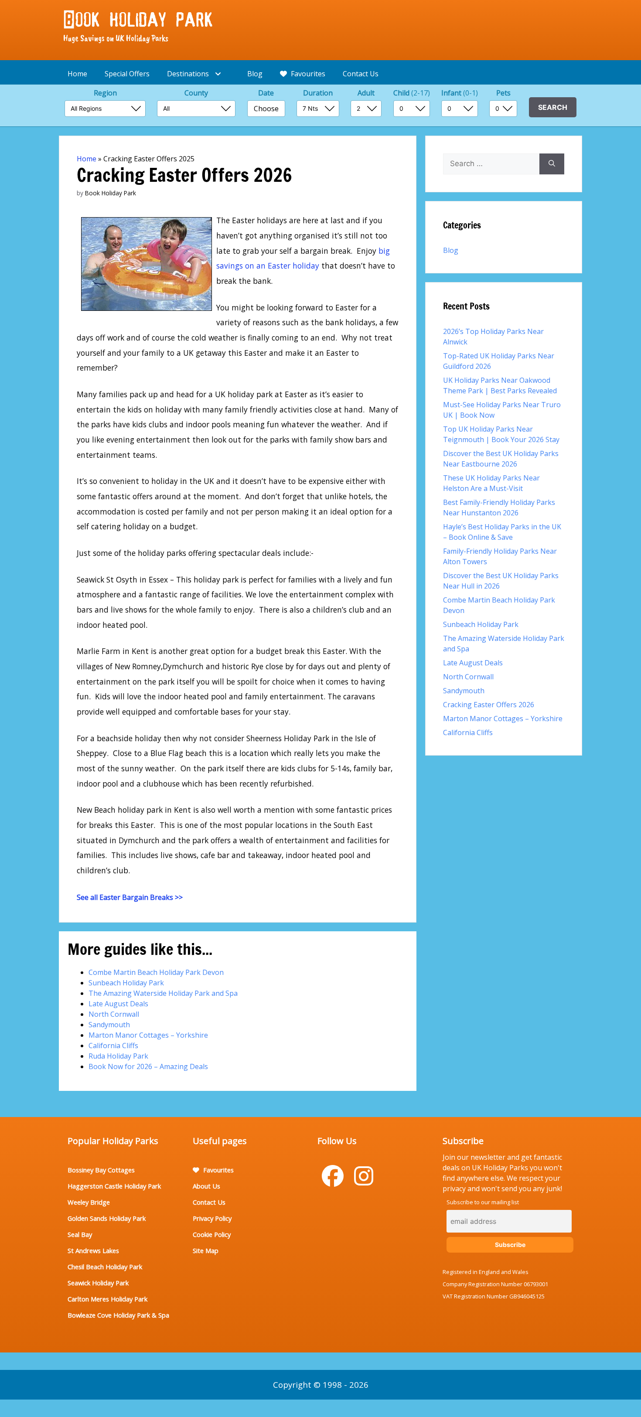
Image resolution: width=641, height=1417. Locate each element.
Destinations (189, 73)
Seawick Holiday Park (98, 1282)
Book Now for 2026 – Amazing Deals (148, 1066)
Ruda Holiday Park (118, 1056)
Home (77, 73)
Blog (255, 73)
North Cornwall (114, 1014)
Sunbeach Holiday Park (126, 983)
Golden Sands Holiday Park (107, 1218)
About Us (206, 1186)
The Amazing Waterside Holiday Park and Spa (163, 993)
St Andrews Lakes (93, 1250)
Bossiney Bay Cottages (101, 1169)
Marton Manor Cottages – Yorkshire (148, 1035)
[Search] (551, 163)
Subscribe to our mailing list (483, 1202)
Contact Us (360, 73)
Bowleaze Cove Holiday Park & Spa (118, 1315)
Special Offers (127, 73)
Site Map (205, 1250)
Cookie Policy (212, 1234)
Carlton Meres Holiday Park (107, 1298)
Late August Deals (118, 1003)
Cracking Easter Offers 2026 (488, 704)
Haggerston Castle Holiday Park (114, 1186)
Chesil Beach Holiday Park (105, 1266)
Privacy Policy (212, 1218)
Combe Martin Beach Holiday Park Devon (156, 972)
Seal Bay (80, 1234)
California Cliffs (113, 1045)
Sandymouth (109, 1024)
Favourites (307, 73)
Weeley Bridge (89, 1202)
